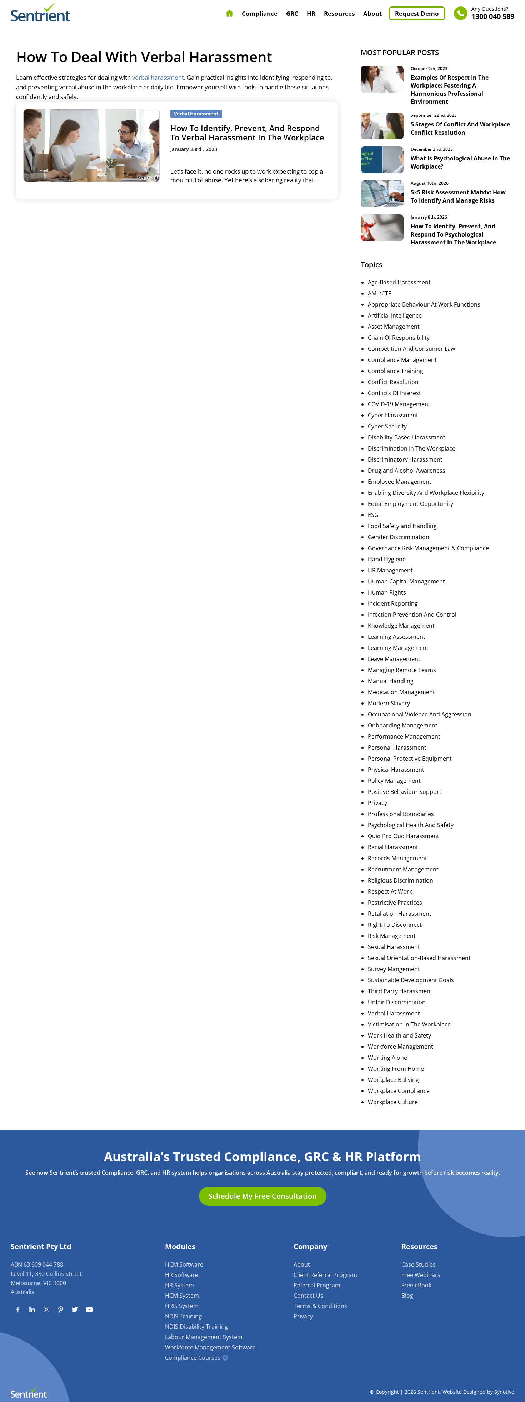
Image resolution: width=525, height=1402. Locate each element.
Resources (339, 13)
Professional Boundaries (401, 814)
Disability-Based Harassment (406, 437)
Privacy (377, 803)
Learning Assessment (396, 637)
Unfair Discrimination (397, 1002)
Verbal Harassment (394, 1013)
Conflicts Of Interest (394, 393)
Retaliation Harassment (399, 914)
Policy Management (394, 781)
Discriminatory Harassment (405, 459)
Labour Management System (203, 1337)
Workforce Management (400, 1046)
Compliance (260, 13)
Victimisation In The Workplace (409, 1024)
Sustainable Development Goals (411, 980)
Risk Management (392, 936)
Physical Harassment (396, 770)
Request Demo (417, 13)
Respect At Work (390, 891)
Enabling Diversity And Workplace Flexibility (426, 493)
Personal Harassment (397, 747)
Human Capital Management (406, 581)
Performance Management (404, 736)
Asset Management (394, 326)
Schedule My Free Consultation (263, 1196)
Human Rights (387, 592)
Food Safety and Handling (402, 526)
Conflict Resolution (393, 382)
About (372, 13)
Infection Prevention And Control (412, 614)
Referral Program (317, 1285)
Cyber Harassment (393, 415)
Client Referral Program (325, 1275)
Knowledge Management (401, 626)
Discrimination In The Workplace (411, 448)
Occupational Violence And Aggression (419, 714)
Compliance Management (402, 360)
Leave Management (394, 659)
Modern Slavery (389, 703)
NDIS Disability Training (196, 1327)
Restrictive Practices (395, 902)
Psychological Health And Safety (411, 825)
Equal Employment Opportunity (410, 504)
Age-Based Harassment (399, 282)
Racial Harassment (393, 847)
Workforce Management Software (210, 1347)
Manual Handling (391, 681)
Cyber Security (387, 426)
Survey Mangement (394, 969)
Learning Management (398, 648)
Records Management (397, 858)
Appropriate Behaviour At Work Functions (424, 304)
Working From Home (396, 1069)
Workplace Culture (393, 1102)
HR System (179, 1285)
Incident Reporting (393, 603)
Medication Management (401, 692)
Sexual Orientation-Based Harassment (419, 958)
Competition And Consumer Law (411, 349)
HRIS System (182, 1306)
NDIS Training (183, 1316)
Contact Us (308, 1295)
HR (311, 13)
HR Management (390, 570)
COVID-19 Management (399, 404)
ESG (373, 515)
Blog (407, 1295)
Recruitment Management (403, 869)
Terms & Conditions (320, 1306)
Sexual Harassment (394, 947)
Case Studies (418, 1264)
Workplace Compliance (399, 1091)
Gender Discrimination (398, 537)
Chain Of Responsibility (399, 338)
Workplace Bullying (393, 1080)
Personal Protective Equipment (410, 758)
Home (229, 13)
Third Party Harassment (400, 991)
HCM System (182, 1295)
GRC (292, 13)
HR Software (181, 1275)
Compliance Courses (192, 1358)
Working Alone (387, 1058)
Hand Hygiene (387, 559)
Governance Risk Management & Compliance (428, 548)
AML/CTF (379, 293)
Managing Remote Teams (402, 670)
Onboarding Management (403, 725)
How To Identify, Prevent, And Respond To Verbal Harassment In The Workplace (247, 133)
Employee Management (399, 482)
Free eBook (416, 1285)
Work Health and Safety (399, 1035)
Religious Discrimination (400, 880)
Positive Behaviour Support (404, 792)
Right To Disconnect (395, 925)
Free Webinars (420, 1275)
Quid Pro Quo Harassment (403, 836)
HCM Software (184, 1264)
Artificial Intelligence (395, 315)
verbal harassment (158, 77)
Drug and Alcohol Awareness (406, 470)
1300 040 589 (492, 13)
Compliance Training (395, 371)
